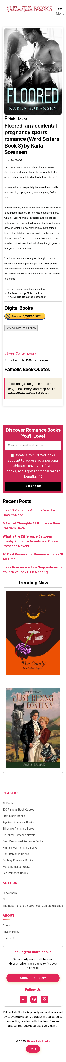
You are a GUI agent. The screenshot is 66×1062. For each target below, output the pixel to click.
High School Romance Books (20, 847)
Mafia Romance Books (16, 866)
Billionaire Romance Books (18, 828)
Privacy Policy (11, 932)
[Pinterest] (33, 999)
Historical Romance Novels (19, 835)
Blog (5, 899)
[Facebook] (23, 999)
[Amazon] (24, 317)
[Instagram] (44, 999)
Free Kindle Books (14, 816)
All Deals (8, 803)
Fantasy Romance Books (18, 860)
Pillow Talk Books (38, 1041)
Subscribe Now (33, 978)
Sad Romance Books (15, 873)
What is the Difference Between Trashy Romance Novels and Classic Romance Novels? (31, 541)
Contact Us (10, 938)
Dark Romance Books (16, 854)
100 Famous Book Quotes (18, 809)
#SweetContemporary (20, 353)
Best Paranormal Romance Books (23, 841)
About (6, 925)
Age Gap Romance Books (18, 822)
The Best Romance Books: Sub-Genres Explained (33, 905)
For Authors (10, 893)
